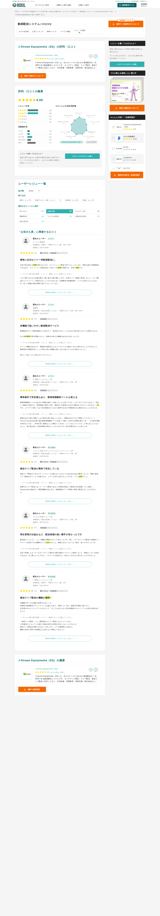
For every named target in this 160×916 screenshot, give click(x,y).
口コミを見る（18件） (58, 58)
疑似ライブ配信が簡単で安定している (39, 468)
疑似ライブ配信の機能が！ (36, 597)
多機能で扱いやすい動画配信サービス (39, 326)
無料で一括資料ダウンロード (127, 23)
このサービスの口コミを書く (82, 156)
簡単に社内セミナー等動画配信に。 (38, 260)
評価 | (85, 200)
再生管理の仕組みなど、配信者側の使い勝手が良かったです (51, 534)
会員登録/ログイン (144, 5)
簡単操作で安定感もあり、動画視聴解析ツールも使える (48, 397)
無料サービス (52, 31)
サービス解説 (66, 31)
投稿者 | (68, 200)
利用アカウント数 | (42, 200)
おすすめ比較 (24, 31)
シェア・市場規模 (79, 31)
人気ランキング (37, 31)
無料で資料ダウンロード (128, 108)
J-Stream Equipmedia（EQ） (47, 55)
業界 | (22, 200)
